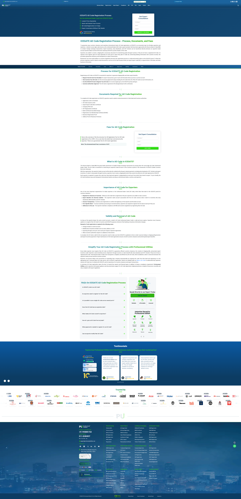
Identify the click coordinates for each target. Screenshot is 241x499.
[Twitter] (235, 1)
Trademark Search (110, 485)
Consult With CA (152, 471)
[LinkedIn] (236, 1)
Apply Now (147, 148)
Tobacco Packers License (140, 441)
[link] (11, 1)
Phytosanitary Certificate (125, 441)
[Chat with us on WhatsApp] (234, 446)
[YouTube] (99, 446)
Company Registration (139, 448)
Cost (105, 66)
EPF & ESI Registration (110, 459)
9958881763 (66, 1)
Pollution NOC (109, 428)
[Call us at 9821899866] (234, 442)
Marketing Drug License (139, 439)
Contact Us (122, 471)
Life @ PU (122, 478)
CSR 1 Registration (153, 457)
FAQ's (142, 66)
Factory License (109, 430)
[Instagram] (234, 1)
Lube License (108, 457)
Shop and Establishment (111, 450)
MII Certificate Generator (111, 471)
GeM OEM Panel (152, 430)
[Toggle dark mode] (238, 5)
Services (122, 482)
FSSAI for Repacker (139, 437)
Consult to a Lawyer (153, 478)
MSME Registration (110, 448)
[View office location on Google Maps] (91, 456)
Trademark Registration (125, 448)
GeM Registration (152, 428)
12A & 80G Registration (154, 452)
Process (90, 66)
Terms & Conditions (140, 496)
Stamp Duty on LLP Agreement (141, 484)
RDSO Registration (153, 439)
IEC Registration (123, 428)
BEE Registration (109, 437)
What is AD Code (141, 260)
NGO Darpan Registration (154, 454)
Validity (127, 66)
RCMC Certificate (124, 432)
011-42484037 (84, 436)
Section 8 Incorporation (154, 450)
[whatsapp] (231, 1)
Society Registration (153, 461)
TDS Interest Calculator (111, 482)
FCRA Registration (153, 459)
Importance (119, 66)
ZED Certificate (152, 441)
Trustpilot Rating (89, 359)
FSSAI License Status (110, 473)
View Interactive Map (83, 454)
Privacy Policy (130, 496)
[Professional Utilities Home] (91, 426)
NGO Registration (152, 448)
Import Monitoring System (125, 434)
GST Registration (109, 452)
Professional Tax (109, 461)
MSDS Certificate (138, 430)
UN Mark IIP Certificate (139, 428)
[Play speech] (6, 447)
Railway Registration (153, 432)
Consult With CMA (152, 476)
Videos (121, 487)
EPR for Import (123, 439)
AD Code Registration (124, 430)
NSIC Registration (152, 437)
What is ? (111, 66)
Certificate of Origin (124, 437)
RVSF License (109, 439)
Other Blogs (137, 488)
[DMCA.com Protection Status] (117, 496)
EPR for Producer (109, 432)
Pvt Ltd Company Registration (141, 450)
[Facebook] (232, 1)
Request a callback (143, 32)
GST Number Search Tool (111, 476)
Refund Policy (150, 496)
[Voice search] (144, 2)
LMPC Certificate (138, 432)
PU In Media (122, 485)
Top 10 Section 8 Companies (140, 471)
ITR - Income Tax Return (125, 452)
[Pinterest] (95, 446)
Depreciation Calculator (111, 480)
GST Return (122, 450)
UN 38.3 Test (137, 434)
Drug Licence (108, 441)
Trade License (109, 454)
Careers (122, 480)
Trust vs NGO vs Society (140, 486)
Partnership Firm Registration (141, 452)
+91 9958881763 (85, 432)
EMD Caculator (109, 487)
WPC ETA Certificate (124, 461)
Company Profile (178, 1)
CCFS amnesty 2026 (124, 459)
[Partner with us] (85, 463)
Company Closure (124, 454)
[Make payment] (85, 467)
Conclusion (135, 66)
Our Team (122, 476)
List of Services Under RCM (140, 477)
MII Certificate (152, 434)
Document (98, 66)
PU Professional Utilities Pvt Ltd (88, 496)
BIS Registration (109, 434)
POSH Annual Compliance (125, 457)
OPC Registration (138, 457)
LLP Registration (138, 454)
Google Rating (89, 356)
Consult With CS (152, 473)
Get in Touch (142, 295)
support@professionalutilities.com (88, 441)
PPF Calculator (109, 478)
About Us (122, 473)
